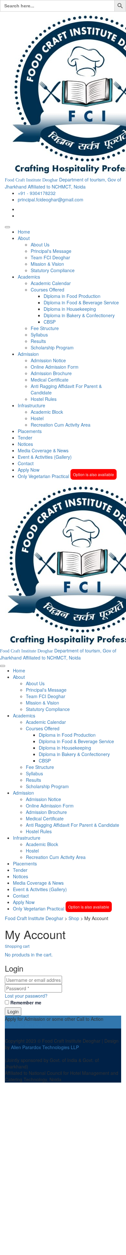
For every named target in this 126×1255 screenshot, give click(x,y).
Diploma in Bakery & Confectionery (79, 315)
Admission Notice (48, 360)
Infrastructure (31, 405)
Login (13, 1011)
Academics (29, 276)
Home (24, 231)
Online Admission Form (55, 367)
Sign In (52, 1245)
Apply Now (28, 469)
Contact (26, 463)
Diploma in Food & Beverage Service (81, 302)
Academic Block (47, 412)
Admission (28, 354)
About (24, 238)
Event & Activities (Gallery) (45, 457)
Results (38, 341)
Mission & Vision (47, 264)
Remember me (25, 1002)
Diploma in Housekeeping (70, 309)
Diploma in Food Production (72, 296)
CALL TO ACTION (24, 1025)
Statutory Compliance (53, 270)
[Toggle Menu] (7, 227)
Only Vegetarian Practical (66, 476)
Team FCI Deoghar (50, 257)
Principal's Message (51, 251)
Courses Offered (47, 289)
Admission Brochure (51, 373)
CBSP (50, 321)
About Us (40, 244)
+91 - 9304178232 (37, 193)
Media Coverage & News (43, 450)
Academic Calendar (51, 283)
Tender (25, 437)
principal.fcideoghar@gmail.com (50, 199)
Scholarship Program (52, 347)
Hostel (37, 418)
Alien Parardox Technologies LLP (45, 1047)
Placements (30, 431)
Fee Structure (45, 328)
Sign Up (36, 1245)
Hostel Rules (44, 399)
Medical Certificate (49, 379)
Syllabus (39, 334)
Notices (25, 444)
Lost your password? (26, 995)
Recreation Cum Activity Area (60, 424)
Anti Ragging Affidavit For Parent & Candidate (72, 825)
